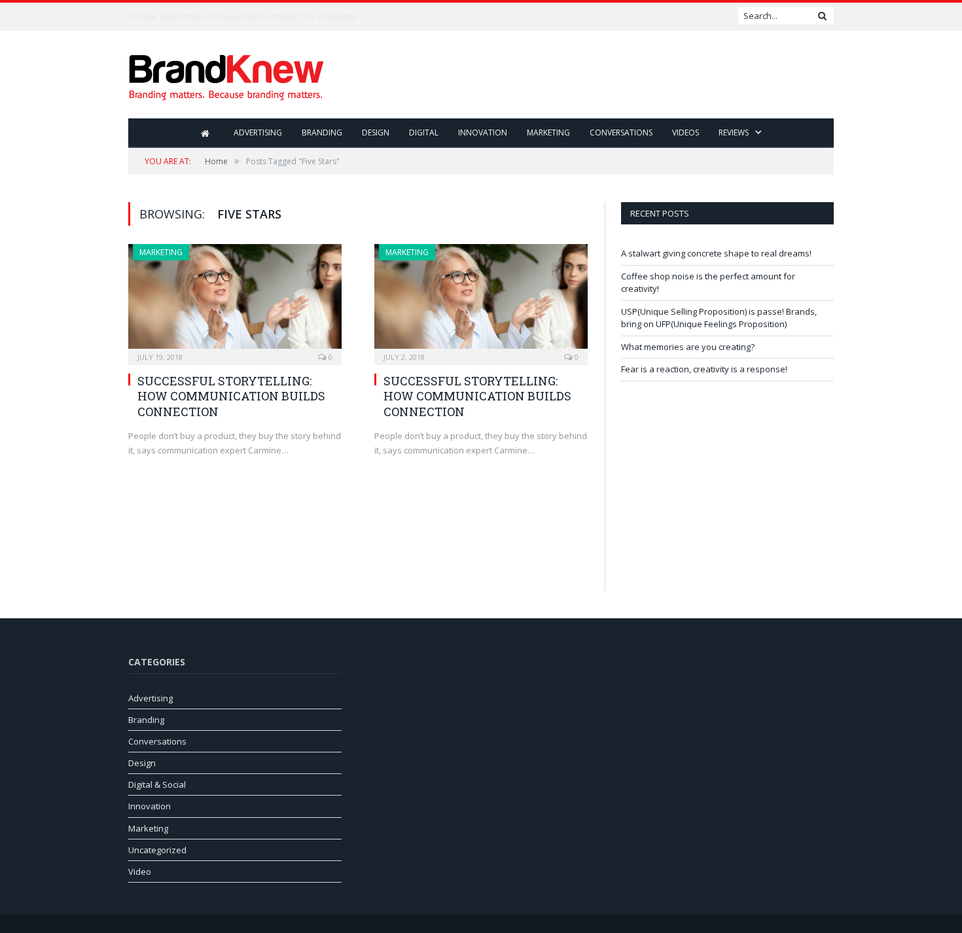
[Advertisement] (595, 75)
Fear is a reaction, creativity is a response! (704, 369)
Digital (423, 132)
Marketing (548, 132)
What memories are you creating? (688, 347)
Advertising (258, 132)
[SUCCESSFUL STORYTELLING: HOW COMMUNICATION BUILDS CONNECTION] (235, 300)
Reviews (734, 132)
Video (139, 871)
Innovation (482, 132)
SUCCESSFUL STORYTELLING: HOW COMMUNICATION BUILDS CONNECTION (231, 396)
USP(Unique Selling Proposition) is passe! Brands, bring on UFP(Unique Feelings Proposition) (719, 318)
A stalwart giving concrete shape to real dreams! (716, 253)
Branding (322, 132)
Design (375, 132)
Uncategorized (157, 850)
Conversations (621, 132)
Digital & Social (157, 784)
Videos (685, 132)
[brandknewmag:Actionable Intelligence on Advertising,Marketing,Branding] (226, 74)
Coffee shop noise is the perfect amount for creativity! (242, 16)
